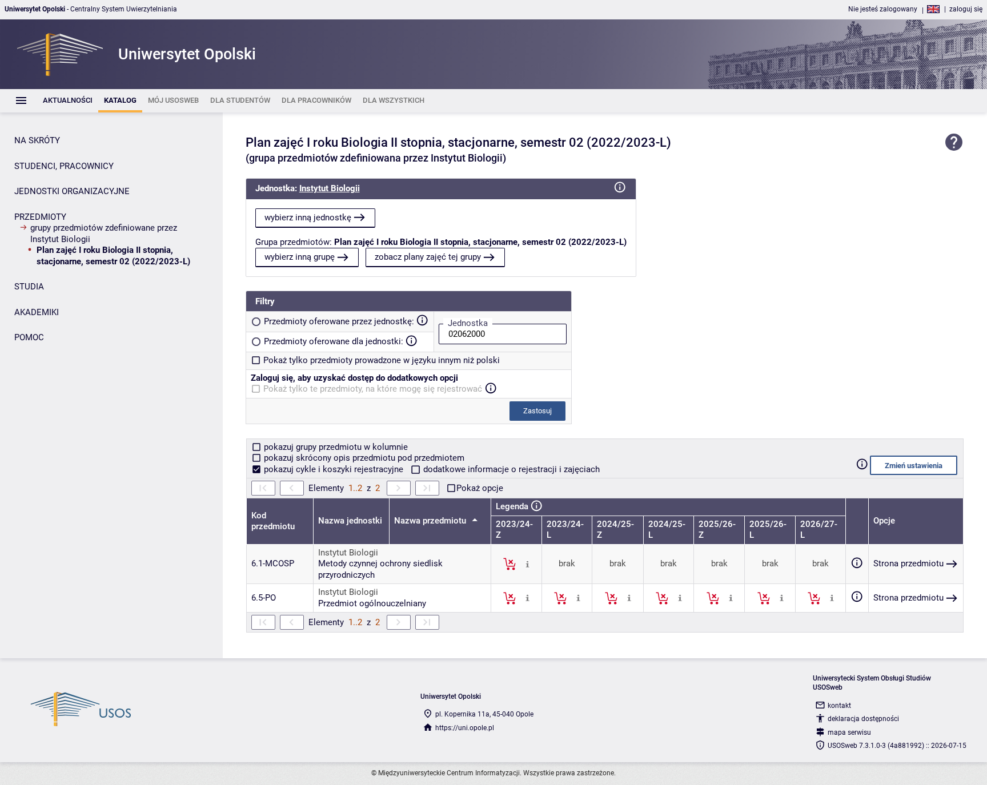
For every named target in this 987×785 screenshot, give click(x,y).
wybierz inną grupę (299, 257)
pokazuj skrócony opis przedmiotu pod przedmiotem (363, 458)
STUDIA (29, 286)
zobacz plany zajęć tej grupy (428, 257)
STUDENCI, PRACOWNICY (64, 166)
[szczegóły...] (527, 563)
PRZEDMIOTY (40, 217)
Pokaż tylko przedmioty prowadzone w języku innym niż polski (381, 360)
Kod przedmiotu (273, 521)
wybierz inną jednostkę (307, 217)
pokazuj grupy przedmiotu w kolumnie (335, 447)
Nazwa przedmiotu (431, 521)
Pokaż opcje (479, 488)
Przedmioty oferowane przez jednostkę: (339, 321)
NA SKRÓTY (37, 140)
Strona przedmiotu (908, 563)
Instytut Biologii (329, 188)
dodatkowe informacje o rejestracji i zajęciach (510, 469)
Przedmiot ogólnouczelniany (372, 603)
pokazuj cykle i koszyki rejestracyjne (334, 469)
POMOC (29, 337)
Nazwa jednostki (350, 521)
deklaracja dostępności (863, 719)
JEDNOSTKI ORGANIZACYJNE (72, 191)
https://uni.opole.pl (464, 728)
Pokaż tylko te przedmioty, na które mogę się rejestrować (372, 389)
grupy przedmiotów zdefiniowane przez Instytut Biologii (103, 233)
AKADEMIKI (36, 312)
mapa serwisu (849, 732)
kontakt (839, 706)
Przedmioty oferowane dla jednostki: (334, 341)
